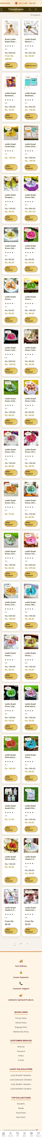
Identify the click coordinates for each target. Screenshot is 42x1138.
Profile (21, 1060)
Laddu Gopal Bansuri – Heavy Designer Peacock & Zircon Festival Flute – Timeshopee (31, 40)
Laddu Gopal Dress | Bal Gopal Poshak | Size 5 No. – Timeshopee (11, 247)
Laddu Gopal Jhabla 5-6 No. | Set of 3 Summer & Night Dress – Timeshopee (10, 909)
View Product (9, 65)
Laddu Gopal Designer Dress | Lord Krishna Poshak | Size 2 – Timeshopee (10, 196)
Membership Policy (21, 1031)
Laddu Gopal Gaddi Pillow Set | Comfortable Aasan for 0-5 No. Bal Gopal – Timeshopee (31, 807)
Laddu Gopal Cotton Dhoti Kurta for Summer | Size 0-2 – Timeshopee (31, 145)
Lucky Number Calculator (21, 1084)
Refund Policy (21, 1022)
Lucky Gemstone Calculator (21, 1079)
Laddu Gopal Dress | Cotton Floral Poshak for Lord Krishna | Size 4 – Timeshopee (11, 400)
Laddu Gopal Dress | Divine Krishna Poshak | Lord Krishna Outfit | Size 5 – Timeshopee (11, 502)
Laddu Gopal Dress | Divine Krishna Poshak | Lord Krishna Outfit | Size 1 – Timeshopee (11, 451)
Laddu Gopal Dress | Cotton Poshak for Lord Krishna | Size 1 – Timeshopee (31, 400)
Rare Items (20, 1117)
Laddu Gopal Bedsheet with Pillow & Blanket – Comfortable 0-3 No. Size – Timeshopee (11, 94)
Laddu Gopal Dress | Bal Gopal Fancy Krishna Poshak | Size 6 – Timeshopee (31, 196)
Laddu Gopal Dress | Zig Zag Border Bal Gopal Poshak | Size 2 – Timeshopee (10, 705)
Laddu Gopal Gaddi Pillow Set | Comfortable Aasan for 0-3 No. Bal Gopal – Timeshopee (11, 807)
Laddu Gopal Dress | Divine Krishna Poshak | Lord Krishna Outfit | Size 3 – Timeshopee (31, 451)
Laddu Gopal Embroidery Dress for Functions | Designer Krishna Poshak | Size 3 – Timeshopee (10, 756)
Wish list (21, 1046)
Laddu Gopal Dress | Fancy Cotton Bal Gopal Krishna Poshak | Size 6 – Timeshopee (31, 552)
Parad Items (21, 1112)
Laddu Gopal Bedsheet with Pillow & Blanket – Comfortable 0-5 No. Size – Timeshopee (31, 94)
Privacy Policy (21, 1018)
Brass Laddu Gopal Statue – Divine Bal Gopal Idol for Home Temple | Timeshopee (11, 40)
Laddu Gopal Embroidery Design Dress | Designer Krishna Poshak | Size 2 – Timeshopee (31, 705)
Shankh (21, 1108)
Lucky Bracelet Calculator (21, 1075)
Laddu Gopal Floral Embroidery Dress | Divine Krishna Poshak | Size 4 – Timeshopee (31, 756)
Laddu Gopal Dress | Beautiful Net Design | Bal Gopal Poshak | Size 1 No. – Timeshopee (11, 298)
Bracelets (21, 1103)
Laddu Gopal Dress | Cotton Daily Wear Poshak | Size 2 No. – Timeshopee (31, 349)
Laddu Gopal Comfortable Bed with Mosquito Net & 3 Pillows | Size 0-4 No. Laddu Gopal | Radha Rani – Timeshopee (11, 145)
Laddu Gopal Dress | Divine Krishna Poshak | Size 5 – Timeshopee (31, 502)
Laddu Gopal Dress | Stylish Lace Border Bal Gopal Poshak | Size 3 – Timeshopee (31, 654)
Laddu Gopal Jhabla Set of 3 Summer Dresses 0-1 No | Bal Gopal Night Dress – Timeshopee (31, 909)
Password (21, 1051)
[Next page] (27, 943)
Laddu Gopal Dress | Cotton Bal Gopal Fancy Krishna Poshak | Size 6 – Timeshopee (11, 349)
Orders (21, 1055)
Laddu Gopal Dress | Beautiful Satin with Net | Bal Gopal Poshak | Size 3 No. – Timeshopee (31, 298)
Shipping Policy (21, 1027)
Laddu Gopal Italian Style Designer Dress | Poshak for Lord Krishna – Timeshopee (11, 858)
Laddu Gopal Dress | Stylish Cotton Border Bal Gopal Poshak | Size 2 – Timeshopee (11, 654)
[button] (4, 9)
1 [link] (14, 943)
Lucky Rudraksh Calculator (21, 1088)
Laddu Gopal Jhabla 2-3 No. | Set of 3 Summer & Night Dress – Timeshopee (30, 858)
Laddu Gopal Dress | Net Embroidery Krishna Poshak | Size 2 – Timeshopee (31, 603)
